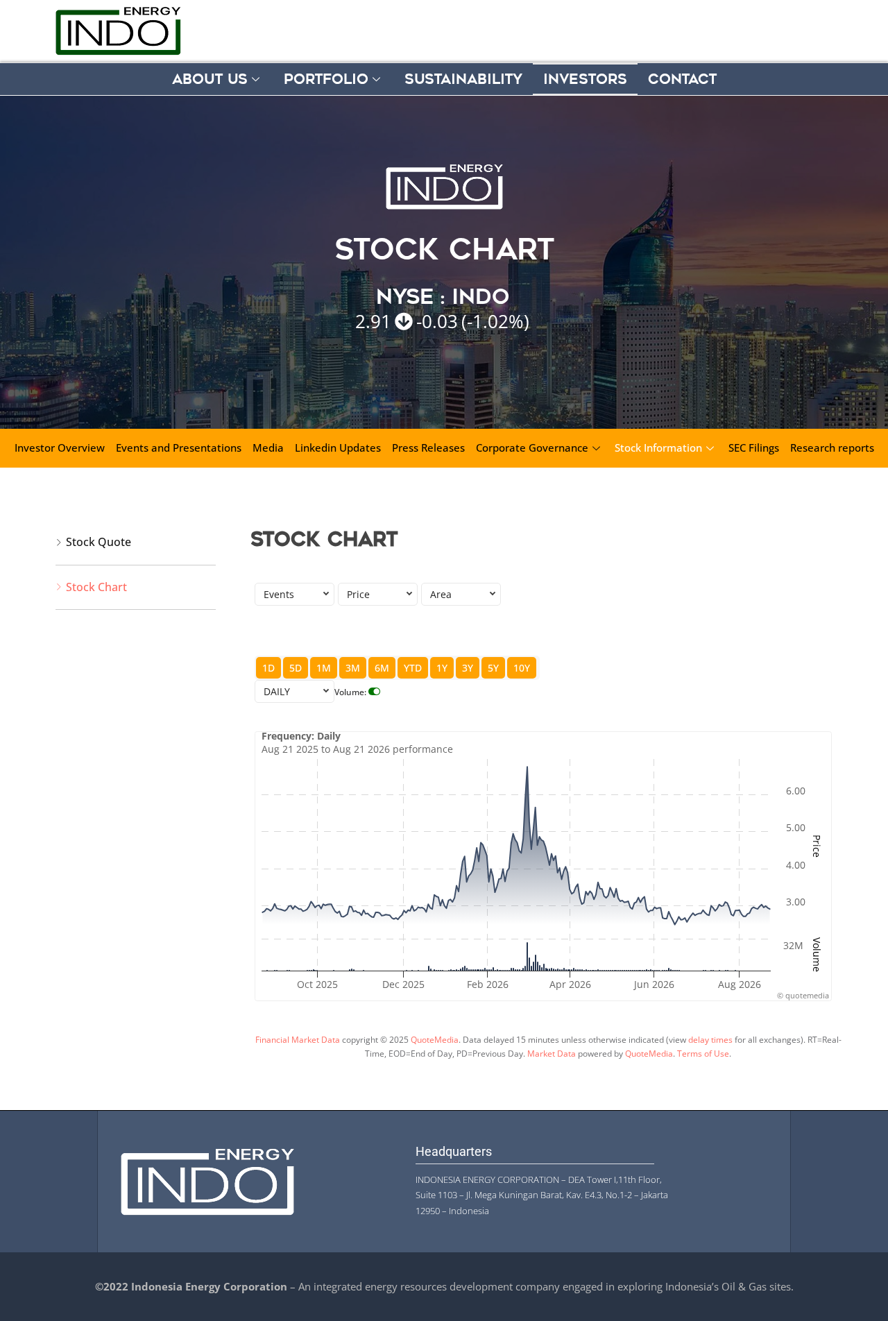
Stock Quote (98, 541)
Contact (682, 79)
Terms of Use (703, 1053)
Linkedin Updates (338, 447)
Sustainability (463, 79)
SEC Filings (753, 447)
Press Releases (428, 447)
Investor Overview (60, 447)
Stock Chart (96, 587)
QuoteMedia (435, 1040)
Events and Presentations (178, 447)
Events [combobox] (279, 594)
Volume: (350, 692)
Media (268, 447)
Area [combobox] (441, 594)
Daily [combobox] (277, 691)
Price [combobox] (358, 594)
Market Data (551, 1053)
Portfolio (326, 79)
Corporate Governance (532, 447)
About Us (210, 79)
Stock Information (658, 447)
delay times (710, 1040)
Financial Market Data (297, 1040)
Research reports (832, 447)
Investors (585, 79)
